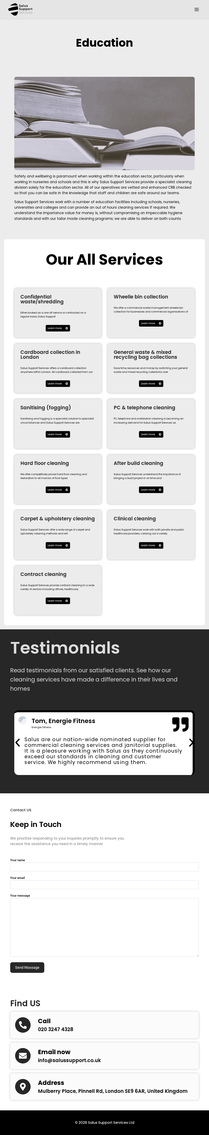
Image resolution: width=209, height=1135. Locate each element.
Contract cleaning (43, 574)
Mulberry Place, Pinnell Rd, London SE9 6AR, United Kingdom (113, 1091)
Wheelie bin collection (141, 296)
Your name (17, 860)
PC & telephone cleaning (144, 407)
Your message (20, 895)
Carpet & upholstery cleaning (57, 518)
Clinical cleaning (135, 518)
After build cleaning (138, 463)
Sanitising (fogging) (45, 407)
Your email (17, 878)
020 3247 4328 (55, 1029)
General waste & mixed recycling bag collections (145, 354)
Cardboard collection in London (50, 354)
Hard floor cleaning (44, 463)
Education (104, 43)
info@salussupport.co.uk (69, 1060)
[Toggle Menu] (196, 9)
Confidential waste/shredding (42, 299)
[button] (17, 742)
